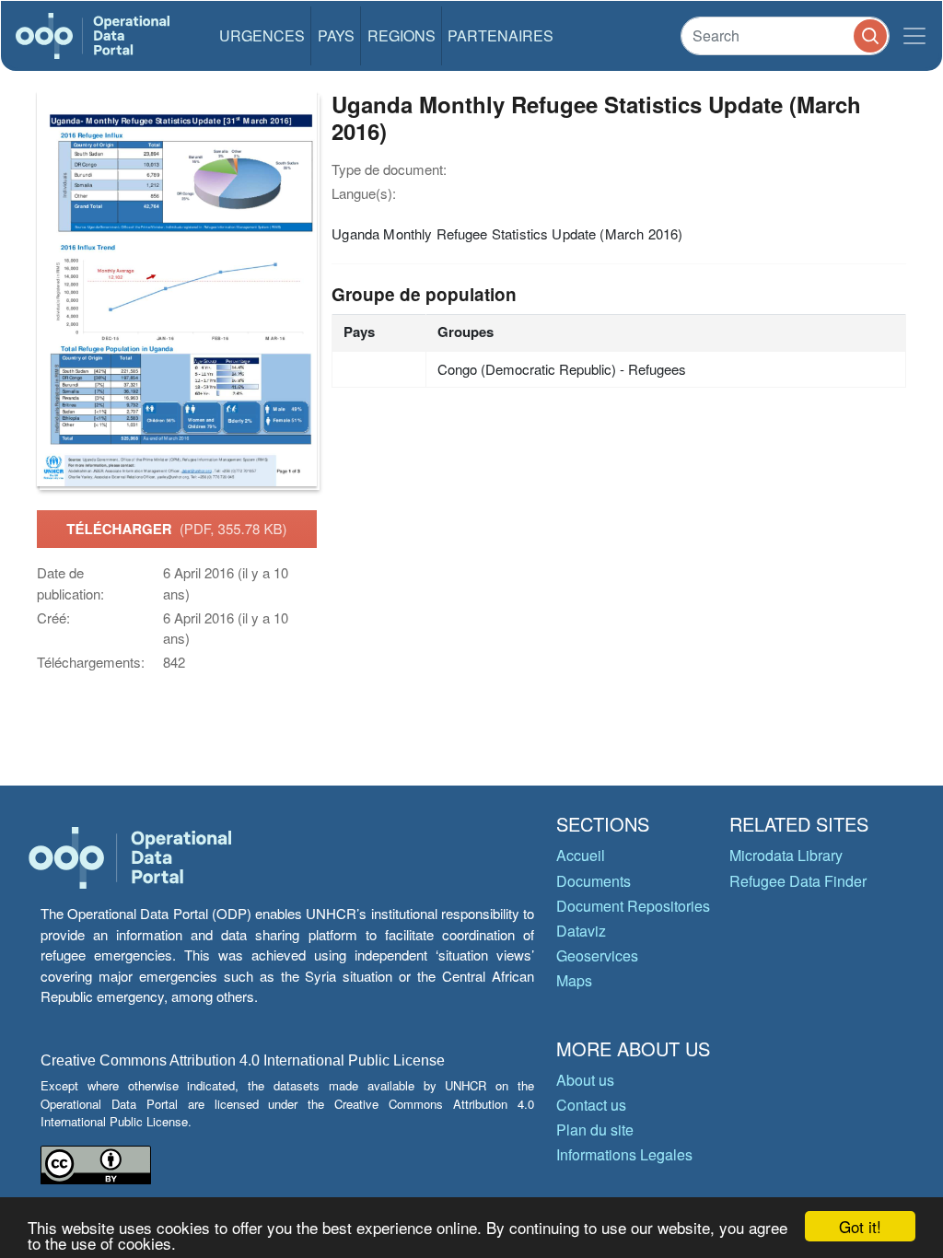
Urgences (262, 35)
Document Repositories (633, 905)
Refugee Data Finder (798, 880)
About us (585, 1079)
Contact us (591, 1104)
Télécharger (176, 528)
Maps (574, 980)
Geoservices (597, 955)
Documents (593, 880)
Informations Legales (624, 1154)
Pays (336, 35)
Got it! (860, 1226)
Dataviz (581, 930)
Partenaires (500, 35)
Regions (401, 35)
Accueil (580, 855)
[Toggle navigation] (914, 36)
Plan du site (595, 1129)
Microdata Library (786, 855)
